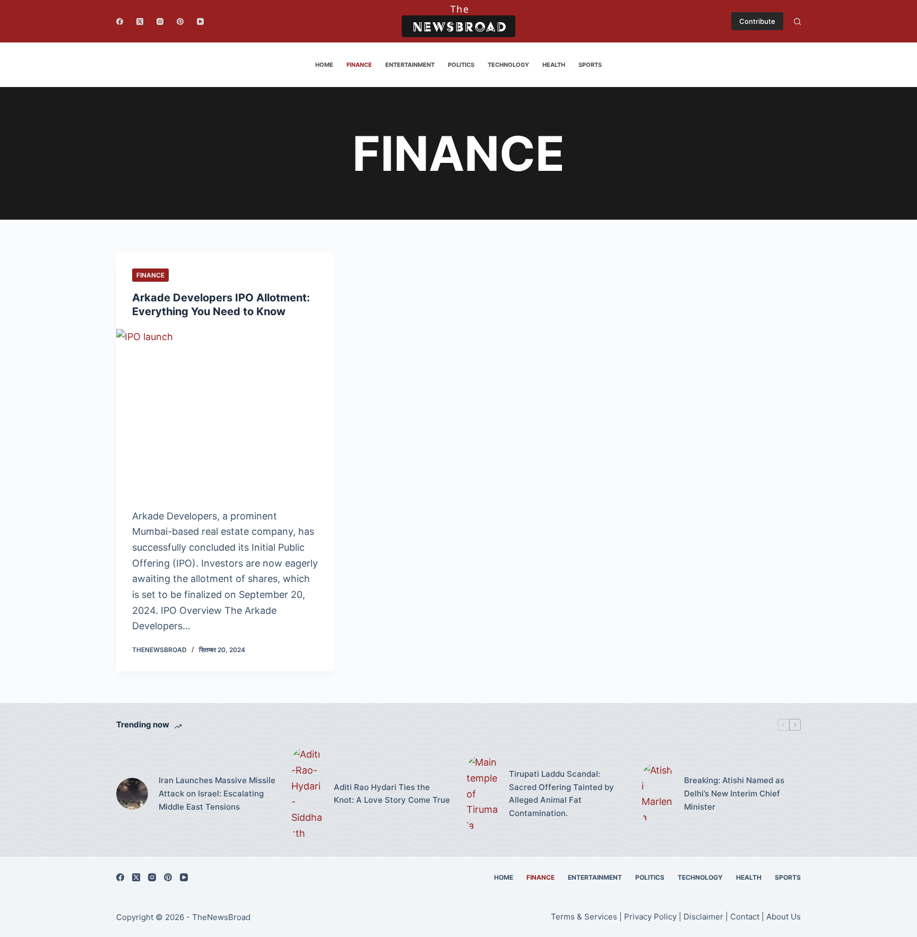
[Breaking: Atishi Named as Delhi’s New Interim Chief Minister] (657, 794)
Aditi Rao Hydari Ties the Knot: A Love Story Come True (392, 793)
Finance (359, 64)
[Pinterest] (180, 21)
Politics (461, 64)
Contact (746, 917)
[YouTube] (200, 21)
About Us (783, 917)
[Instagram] (160, 21)
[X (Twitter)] (139, 21)
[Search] (797, 21)
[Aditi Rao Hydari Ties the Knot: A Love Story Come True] (307, 794)
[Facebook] (119, 21)
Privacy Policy (650, 917)
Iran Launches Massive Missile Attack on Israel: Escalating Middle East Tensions (217, 793)
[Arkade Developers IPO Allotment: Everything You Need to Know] (225, 410)
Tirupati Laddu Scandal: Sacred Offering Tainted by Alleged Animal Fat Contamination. (561, 793)
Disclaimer (703, 917)
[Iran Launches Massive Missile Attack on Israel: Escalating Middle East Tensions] (132, 794)
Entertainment (410, 64)
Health (553, 64)
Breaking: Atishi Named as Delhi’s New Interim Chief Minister (734, 793)
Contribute (757, 21)
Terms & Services (584, 917)
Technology (508, 64)
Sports (590, 64)
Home (324, 64)
